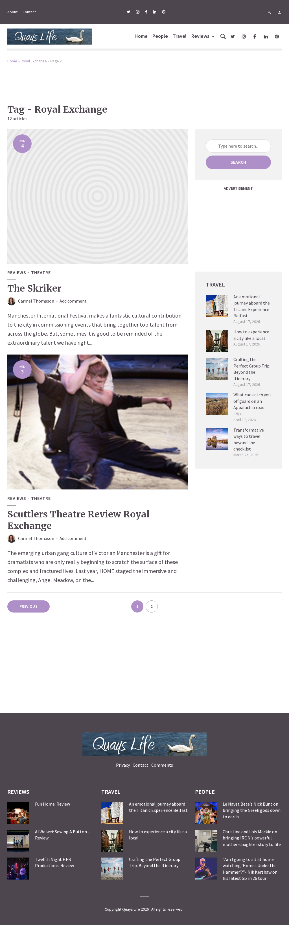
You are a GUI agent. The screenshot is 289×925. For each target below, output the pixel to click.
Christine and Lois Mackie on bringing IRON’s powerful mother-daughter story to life (252, 838)
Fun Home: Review (52, 804)
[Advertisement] (144, 80)
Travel (180, 36)
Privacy (123, 765)
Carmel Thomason (36, 301)
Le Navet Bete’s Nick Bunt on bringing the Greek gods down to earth (252, 810)
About (12, 11)
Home (141, 36)
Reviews (200, 36)
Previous (28, 606)
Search (238, 162)
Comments (162, 765)
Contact (29, 11)
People (160, 36)
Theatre (41, 272)
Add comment (73, 301)
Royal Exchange (34, 61)
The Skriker (34, 288)
